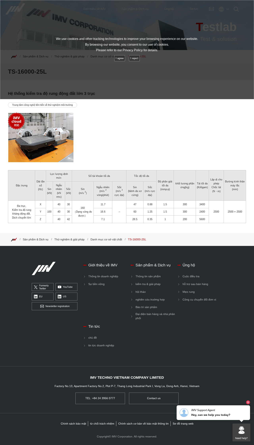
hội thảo (141, 291)
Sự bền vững (96, 284)
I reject (134, 58)
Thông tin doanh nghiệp (103, 276)
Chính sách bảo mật (73, 423)
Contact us (154, 398)
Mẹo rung (189, 291)
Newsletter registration (57, 306)
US (64, 296)
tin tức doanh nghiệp (101, 345)
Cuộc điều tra (191, 276)
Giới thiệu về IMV (102, 265)
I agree (120, 58)
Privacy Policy (133, 50)
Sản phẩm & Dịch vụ (35, 239)
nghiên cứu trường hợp (150, 299)
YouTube (68, 287)
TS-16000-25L (137, 239)
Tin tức (94, 326)
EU (40, 296)
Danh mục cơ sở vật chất (106, 239)
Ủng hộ (189, 265)
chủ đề (92, 337)
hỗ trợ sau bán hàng (195, 284)
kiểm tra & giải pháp (148, 284)
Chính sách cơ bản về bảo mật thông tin (143, 423)
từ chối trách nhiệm (102, 423)
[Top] (14, 239)
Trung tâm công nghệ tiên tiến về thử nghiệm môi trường (42, 105)
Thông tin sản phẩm (148, 276)
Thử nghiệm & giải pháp (69, 239)
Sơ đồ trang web (183, 423)
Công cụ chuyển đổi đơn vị (199, 299)
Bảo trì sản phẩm (146, 307)
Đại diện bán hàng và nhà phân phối (155, 316)
